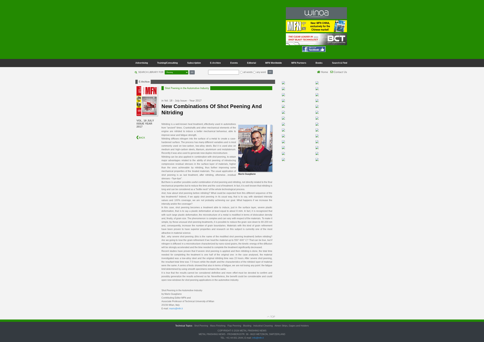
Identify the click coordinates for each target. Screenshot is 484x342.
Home (324, 72)
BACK (141, 137)
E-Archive (215, 63)
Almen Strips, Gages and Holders (292, 325)
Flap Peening (234, 325)
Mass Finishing (218, 325)
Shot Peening (201, 325)
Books (319, 63)
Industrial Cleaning (263, 325)
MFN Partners (298, 63)
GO (192, 72)
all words (248, 72)
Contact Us (340, 72)
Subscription (194, 63)
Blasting (247, 325)
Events (234, 63)
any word (261, 72)
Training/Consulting (167, 63)
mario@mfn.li (176, 308)
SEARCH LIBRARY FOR (151, 72)
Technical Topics (183, 325)
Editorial (251, 63)
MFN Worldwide (273, 63)
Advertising (141, 63)
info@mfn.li (258, 338)
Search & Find (339, 63)
